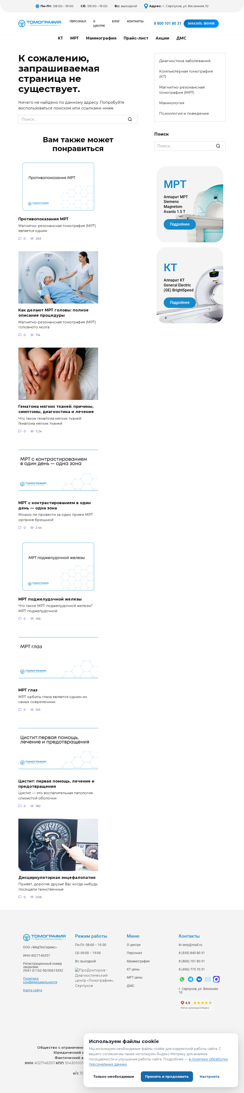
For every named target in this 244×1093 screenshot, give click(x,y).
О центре (134, 945)
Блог (116, 21)
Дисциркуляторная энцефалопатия (57, 877)
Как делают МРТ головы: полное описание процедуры (53, 312)
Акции (162, 38)
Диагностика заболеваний (185, 61)
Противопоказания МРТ (43, 219)
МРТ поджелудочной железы (50, 599)
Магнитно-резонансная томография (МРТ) (182, 90)
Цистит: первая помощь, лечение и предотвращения (56, 783)
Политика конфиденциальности (40, 980)
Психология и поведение (184, 113)
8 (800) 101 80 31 (192, 961)
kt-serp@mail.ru (190, 945)
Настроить (210, 1076)
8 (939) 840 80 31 (192, 953)
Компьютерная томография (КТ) (186, 74)
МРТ (74, 38)
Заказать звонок (201, 23)
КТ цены (133, 969)
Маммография (101, 38)
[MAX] (216, 979)
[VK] (199, 979)
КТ (60, 38)
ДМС (181, 38)
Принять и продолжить (167, 1076)
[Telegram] (190, 979)
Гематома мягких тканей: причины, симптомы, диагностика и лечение (56, 409)
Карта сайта (32, 990)
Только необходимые (113, 1076)
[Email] (207, 979)
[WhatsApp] (182, 979)
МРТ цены (134, 977)
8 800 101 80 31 (167, 23)
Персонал (78, 21)
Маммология (171, 103)
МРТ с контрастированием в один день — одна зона (54, 505)
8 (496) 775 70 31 (192, 969)
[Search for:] (77, 119)
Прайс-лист (136, 38)
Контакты (135, 21)
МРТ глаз (27, 690)
